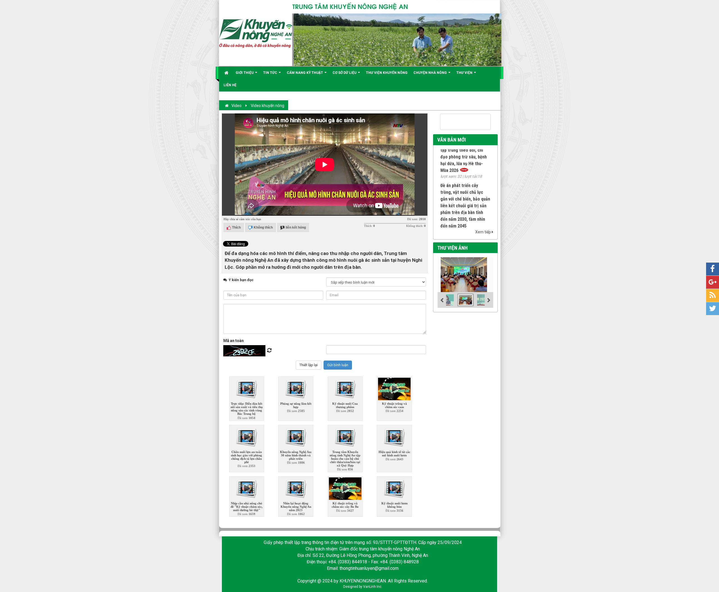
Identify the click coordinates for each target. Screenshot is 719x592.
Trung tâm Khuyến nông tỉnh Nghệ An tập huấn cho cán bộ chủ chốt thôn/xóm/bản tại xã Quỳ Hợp (345, 458)
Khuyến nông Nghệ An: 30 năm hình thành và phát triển (296, 455)
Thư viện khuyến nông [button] (387, 73)
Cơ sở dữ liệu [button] (345, 73)
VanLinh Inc (372, 587)
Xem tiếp (483, 232)
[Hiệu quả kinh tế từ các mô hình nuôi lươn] (394, 436)
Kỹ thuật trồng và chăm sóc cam (394, 405)
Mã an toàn (233, 340)
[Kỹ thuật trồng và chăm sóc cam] (394, 388)
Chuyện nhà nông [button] (430, 73)
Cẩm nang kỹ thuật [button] (305, 73)
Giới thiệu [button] (245, 73)
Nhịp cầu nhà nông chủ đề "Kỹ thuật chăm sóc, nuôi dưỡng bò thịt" (247, 507)
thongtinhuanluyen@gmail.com (369, 568)
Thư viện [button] (464, 73)
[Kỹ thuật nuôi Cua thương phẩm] (345, 388)
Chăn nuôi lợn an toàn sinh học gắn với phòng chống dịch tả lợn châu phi (246, 457)
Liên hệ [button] (230, 85)
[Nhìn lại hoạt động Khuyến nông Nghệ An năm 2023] (296, 488)
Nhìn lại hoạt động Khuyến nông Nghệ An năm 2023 (296, 507)
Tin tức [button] (270, 73)
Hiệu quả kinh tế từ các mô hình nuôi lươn (394, 453)
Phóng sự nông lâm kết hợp (295, 405)
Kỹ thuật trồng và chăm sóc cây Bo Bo (345, 505)
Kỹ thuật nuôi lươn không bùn (394, 505)
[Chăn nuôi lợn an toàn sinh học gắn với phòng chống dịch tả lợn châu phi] (246, 436)
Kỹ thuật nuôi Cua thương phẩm (345, 405)
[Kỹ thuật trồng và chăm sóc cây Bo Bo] (345, 488)
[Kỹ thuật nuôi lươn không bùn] (394, 488)
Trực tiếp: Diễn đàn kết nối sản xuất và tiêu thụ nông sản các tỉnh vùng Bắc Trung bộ (247, 408)
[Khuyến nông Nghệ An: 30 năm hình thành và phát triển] (296, 436)
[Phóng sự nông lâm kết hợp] (296, 388)
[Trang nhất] (227, 73)
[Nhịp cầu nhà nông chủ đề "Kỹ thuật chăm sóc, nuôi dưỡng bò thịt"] (246, 488)
